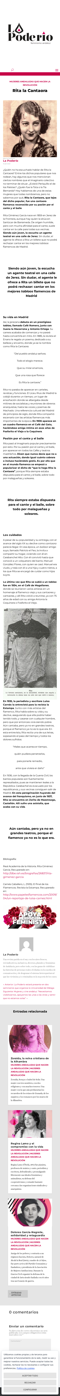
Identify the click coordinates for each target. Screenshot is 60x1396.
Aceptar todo (30, 1375)
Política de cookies (26, 1368)
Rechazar (30, 1382)
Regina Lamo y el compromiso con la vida (27, 1145)
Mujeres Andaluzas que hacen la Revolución (26, 1072)
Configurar (30, 1389)
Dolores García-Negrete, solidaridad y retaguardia (28, 1234)
